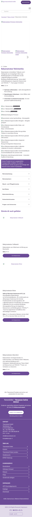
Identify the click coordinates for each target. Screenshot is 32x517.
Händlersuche (6, 455)
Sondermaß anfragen (8, 477)
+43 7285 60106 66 (13, 431)
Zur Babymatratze (16, 255)
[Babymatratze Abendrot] (16, 341)
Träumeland (3, 17)
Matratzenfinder (26, 2)
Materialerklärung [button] (8, 194)
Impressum (24, 507)
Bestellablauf (6, 466)
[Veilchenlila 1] (8, 57)
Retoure (5, 472)
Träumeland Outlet (8, 446)
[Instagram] (11, 510)
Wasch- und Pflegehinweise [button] (10, 184)
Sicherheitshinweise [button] (8, 199)
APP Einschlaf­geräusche (10, 486)
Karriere (5, 449)
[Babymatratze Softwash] (16, 230)
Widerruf (17, 498)
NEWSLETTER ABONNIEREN (16, 412)
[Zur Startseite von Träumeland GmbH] (9, 1)
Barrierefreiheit (24, 498)
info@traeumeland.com (9, 436)
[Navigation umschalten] (30, 8)
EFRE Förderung (7, 458)
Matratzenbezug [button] (7, 174)
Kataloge (5, 489)
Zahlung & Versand (8, 469)
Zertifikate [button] (5, 189)
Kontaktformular (7, 438)
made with (14, 514)
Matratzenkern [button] (6, 179)
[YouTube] (14, 510)
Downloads (6, 491)
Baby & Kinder (11, 17)
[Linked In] (17, 510)
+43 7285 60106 (9, 429)
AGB (4, 498)
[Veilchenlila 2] (22, 57)
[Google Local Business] (19, 510)
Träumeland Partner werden (10, 452)
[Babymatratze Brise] (16, 276)
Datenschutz (10, 498)
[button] (27, 57)
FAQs (4, 474)
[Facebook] (10, 510)
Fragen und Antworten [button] (9, 204)
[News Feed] (21, 510)
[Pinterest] (16, 510)
